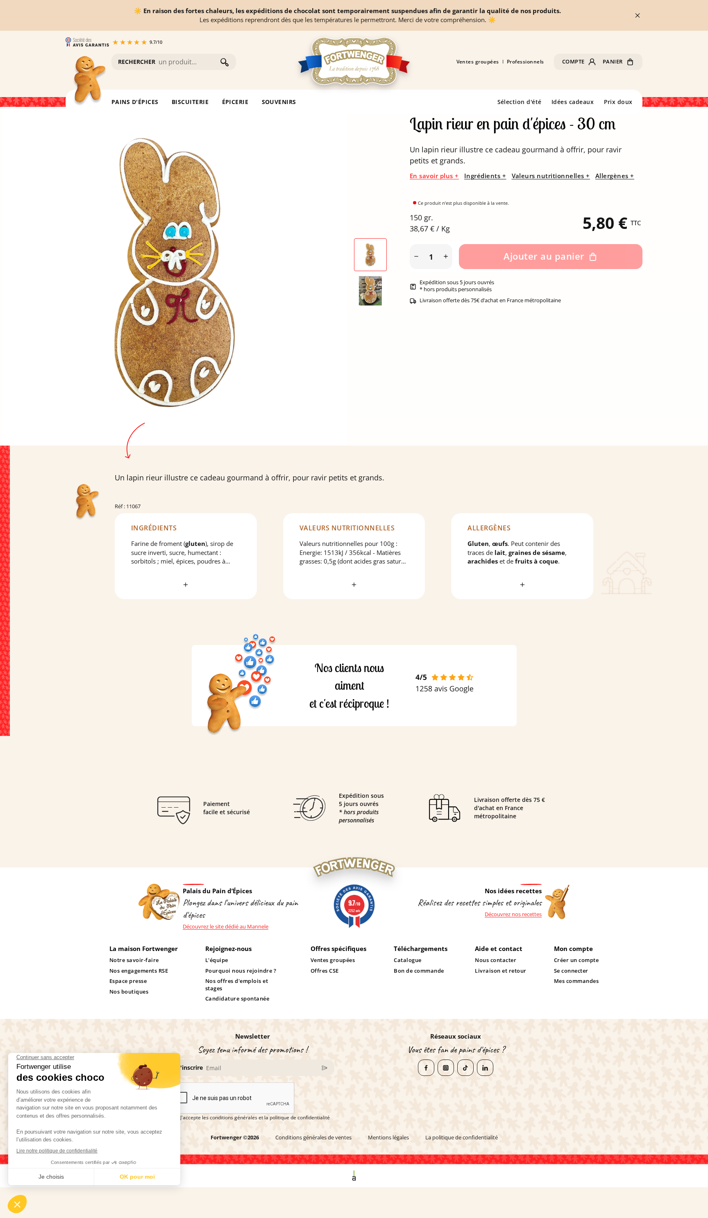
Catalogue (408, 960)
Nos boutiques (129, 991)
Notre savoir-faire (134, 960)
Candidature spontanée (237, 998)
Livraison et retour (500, 970)
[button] (579, 62)
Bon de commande (419, 970)
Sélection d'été (519, 102)
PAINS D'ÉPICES (135, 102)
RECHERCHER (136, 62)
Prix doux (618, 102)
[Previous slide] (23, 273)
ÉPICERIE (235, 102)
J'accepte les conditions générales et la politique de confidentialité (255, 1117)
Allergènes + (614, 176)
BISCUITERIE (190, 102)
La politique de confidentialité (461, 1137)
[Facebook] (426, 1068)
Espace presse (128, 981)
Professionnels (525, 62)
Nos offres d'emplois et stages (236, 985)
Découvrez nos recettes (513, 914)
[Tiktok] (465, 1068)
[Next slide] (326, 273)
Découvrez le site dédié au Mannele (225, 926)
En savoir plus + (434, 176)
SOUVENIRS (279, 102)
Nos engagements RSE (138, 970)
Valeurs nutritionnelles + (551, 176)
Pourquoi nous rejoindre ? (240, 970)
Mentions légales (388, 1137)
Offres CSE (325, 970)
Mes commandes (576, 981)
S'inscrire (190, 1067)
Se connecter (571, 970)
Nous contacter (495, 960)
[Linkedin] (485, 1068)
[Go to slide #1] (370, 254)
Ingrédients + (485, 176)
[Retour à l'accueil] (89, 81)
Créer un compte (576, 960)
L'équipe (216, 960)
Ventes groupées (477, 62)
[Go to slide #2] (370, 290)
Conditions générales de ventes (313, 1137)
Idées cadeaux (572, 102)
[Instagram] (446, 1068)
